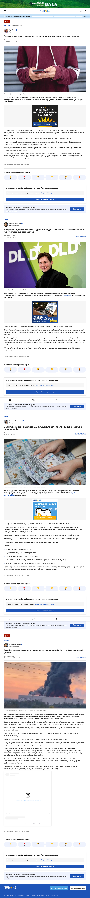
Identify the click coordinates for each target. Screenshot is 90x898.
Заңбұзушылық (17, 25)
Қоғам (6, 219)
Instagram (78, 209)
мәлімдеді (67, 295)
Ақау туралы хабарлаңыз (59, 888)
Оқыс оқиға (7, 25)
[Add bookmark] (79, 400)
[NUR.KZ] (45, 11)
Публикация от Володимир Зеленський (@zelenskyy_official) (28, 823)
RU (81, 11)
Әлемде (6, 640)
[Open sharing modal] (56, 400)
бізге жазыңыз (24, 164)
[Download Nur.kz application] (45, 4)
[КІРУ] (85, 11)
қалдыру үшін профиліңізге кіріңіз (44, 193)
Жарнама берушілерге (78, 888)
